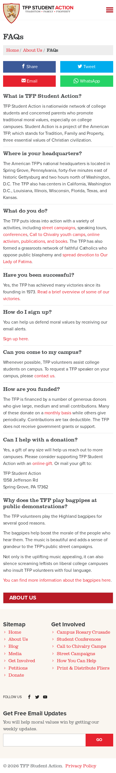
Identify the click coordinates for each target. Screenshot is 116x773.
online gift (41, 463)
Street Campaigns (76, 653)
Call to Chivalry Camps (81, 646)
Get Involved (21, 660)
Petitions (18, 668)
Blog (13, 646)
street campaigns (58, 228)
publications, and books (44, 241)
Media (15, 653)
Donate (16, 675)
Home (14, 632)
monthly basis (57, 413)
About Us (18, 639)
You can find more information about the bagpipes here (57, 580)
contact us (44, 376)
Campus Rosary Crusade (83, 632)
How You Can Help (76, 660)
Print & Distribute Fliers (83, 668)
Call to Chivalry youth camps (57, 234)
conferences (15, 234)
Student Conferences (79, 639)
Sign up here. (16, 339)
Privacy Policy (80, 766)
